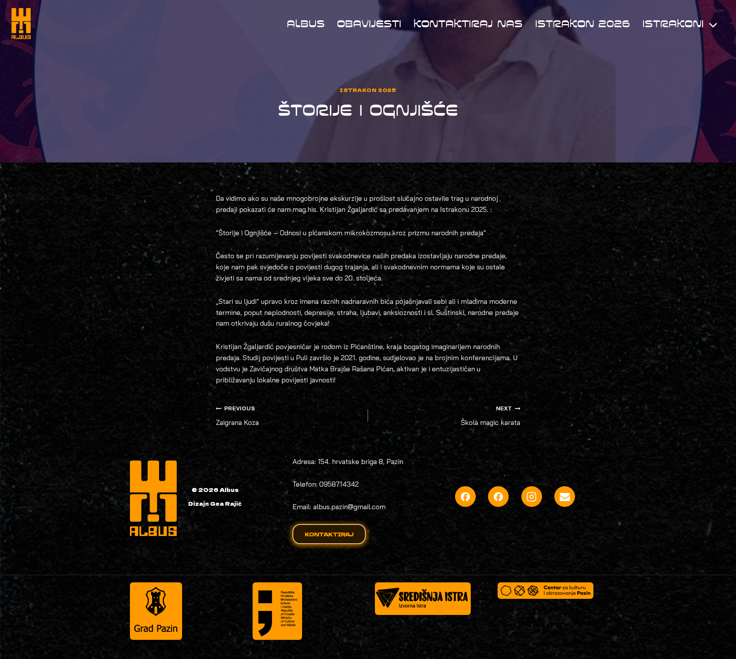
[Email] (564, 496)
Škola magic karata (490, 416)
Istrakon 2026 (582, 24)
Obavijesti (369, 24)
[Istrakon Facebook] (498, 496)
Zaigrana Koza (237, 416)
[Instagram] (531, 496)
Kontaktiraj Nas (468, 24)
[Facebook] (465, 496)
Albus (306, 24)
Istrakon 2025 (368, 89)
